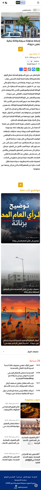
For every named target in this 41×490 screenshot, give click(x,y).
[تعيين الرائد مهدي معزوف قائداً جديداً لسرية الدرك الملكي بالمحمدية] (20, 367)
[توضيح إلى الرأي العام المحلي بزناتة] (20, 218)
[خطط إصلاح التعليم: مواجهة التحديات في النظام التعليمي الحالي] (20, 427)
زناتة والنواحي (26, 10)
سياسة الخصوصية (20, 480)
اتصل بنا (34, 477)
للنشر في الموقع (9, 477)
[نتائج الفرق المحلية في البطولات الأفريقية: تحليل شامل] (20, 410)
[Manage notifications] (36, 485)
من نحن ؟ (19, 477)
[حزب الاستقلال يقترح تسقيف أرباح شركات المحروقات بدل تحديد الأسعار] (20, 385)
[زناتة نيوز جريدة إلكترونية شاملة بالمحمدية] (20, 2)
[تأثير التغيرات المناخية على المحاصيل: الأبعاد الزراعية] (20, 444)
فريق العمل (27, 477)
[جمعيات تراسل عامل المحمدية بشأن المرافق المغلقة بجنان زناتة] (20, 269)
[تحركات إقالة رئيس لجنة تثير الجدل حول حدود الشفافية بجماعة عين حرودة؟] (20, 393)
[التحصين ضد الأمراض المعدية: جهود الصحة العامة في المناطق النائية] (20, 460)
